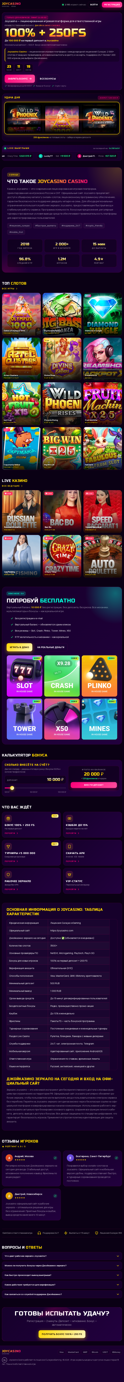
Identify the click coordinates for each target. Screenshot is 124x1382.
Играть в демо (19, 647)
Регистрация (112, 4)
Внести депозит (93, 785)
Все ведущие (11, 485)
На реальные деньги (50, 647)
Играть (50, 1370)
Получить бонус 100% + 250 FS (62, 1334)
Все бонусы (48, 78)
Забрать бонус (18, 78)
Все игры (8, 288)
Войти (94, 4)
